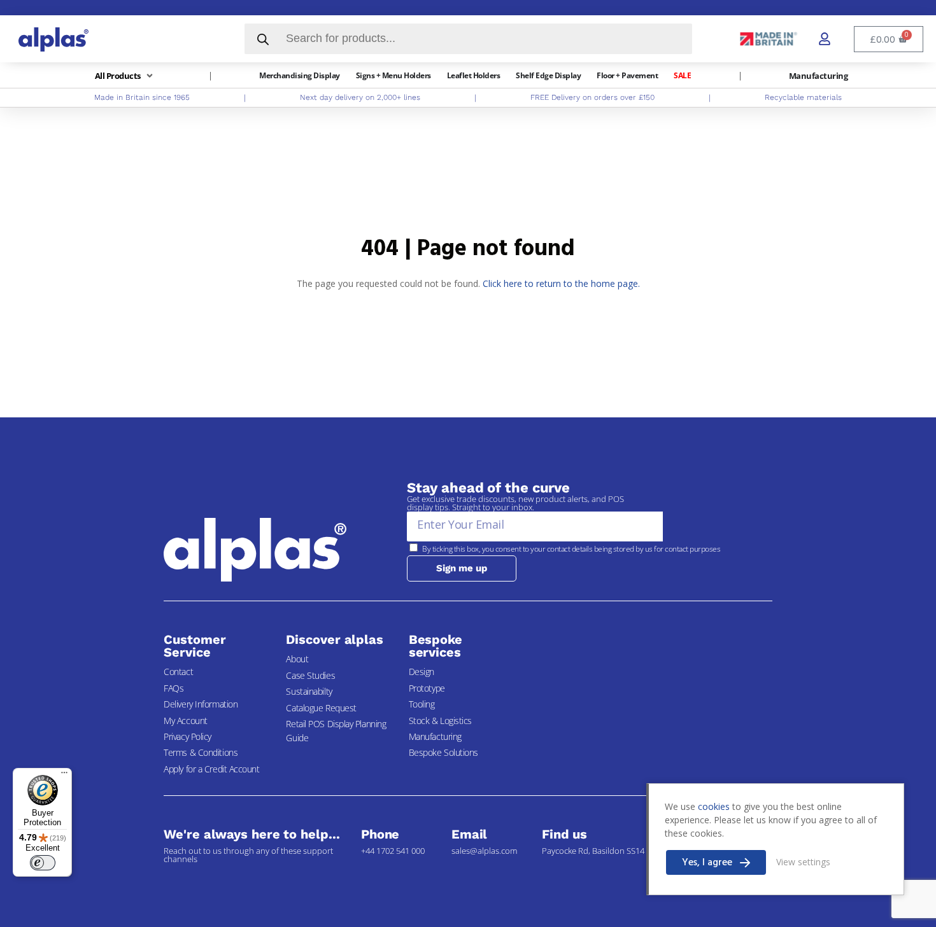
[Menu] (64, 775)
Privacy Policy (187, 736)
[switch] (42, 862)
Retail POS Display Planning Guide (336, 731)
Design (421, 672)
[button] (125, 76)
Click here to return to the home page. (561, 283)
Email (469, 834)
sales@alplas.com (484, 850)
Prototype (427, 688)
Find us (564, 834)
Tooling (422, 704)
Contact (178, 672)
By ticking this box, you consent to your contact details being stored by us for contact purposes (571, 548)
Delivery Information (201, 704)
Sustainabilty (309, 691)
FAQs (173, 688)
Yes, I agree (707, 862)
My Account (186, 720)
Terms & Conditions (201, 752)
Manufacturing (435, 736)
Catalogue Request (321, 708)
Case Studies (310, 675)
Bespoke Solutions (443, 752)
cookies (714, 806)
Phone (380, 834)
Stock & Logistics (440, 720)
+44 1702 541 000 (393, 850)
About (297, 659)
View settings (803, 862)
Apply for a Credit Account (211, 769)
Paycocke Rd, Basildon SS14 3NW (603, 850)
